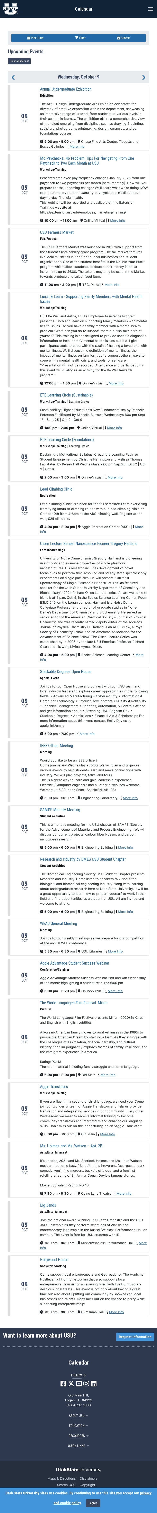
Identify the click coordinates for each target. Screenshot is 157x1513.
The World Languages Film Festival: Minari (74, 1002)
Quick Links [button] (76, 1446)
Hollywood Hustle (54, 1259)
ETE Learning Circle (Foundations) (67, 439)
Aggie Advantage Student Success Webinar (74, 963)
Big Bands (48, 1205)
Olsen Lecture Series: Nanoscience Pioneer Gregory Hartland (88, 543)
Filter (82, 38)
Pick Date (37, 38)
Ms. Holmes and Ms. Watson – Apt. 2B (71, 1145)
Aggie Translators (54, 1086)
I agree (93, 1503)
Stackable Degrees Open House (65, 671)
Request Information (135, 1337)
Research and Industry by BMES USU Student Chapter (83, 859)
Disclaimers (89, 1478)
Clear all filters (18, 61)
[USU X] (71, 1385)
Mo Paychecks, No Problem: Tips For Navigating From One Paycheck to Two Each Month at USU (87, 161)
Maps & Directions (61, 1478)
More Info (77, 146)
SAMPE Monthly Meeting (60, 809)
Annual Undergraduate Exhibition (65, 89)
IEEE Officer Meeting (56, 745)
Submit (125, 38)
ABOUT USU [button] (76, 1416)
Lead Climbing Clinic (56, 489)
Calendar (78, 1363)
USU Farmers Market (57, 232)
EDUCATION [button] (76, 1426)
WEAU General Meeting (58, 923)
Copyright (87, 1485)
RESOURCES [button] (77, 1436)
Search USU (66, 1485)
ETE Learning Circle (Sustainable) (66, 395)
